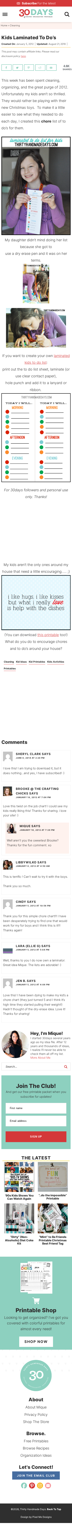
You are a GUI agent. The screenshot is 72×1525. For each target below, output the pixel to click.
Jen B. (21, 981)
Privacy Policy (36, 1414)
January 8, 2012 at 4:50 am (33, 866)
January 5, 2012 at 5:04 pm (32, 949)
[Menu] (5, 14)
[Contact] (48, 1486)
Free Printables (36, 1441)
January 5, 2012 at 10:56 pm (33, 905)
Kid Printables (37, 661)
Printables (10, 668)
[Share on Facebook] (6, 67)
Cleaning (9, 661)
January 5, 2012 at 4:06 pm (33, 984)
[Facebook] (24, 1486)
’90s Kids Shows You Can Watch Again (19, 1197)
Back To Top (54, 1509)
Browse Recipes (36, 1448)
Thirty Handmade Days (36, 14)
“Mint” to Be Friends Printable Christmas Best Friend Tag (53, 1240)
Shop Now (36, 1342)
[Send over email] (51, 67)
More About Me (40, 1057)
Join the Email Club (36, 1475)
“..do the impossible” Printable (53, 1197)
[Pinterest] (32, 1486)
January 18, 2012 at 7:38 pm (37, 830)
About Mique (36, 1407)
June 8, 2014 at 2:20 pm (30, 758)
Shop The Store (36, 1422)
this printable (48, 635)
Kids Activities (55, 661)
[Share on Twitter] (18, 67)
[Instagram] (40, 1486)
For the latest (39, 3)
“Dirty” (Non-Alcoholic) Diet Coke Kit (19, 1240)
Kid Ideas (21, 661)
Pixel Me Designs (42, 1516)
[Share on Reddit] (40, 67)
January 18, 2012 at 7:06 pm (33, 797)
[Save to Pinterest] (29, 67)
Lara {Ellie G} (28, 946)
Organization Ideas (36, 1455)
